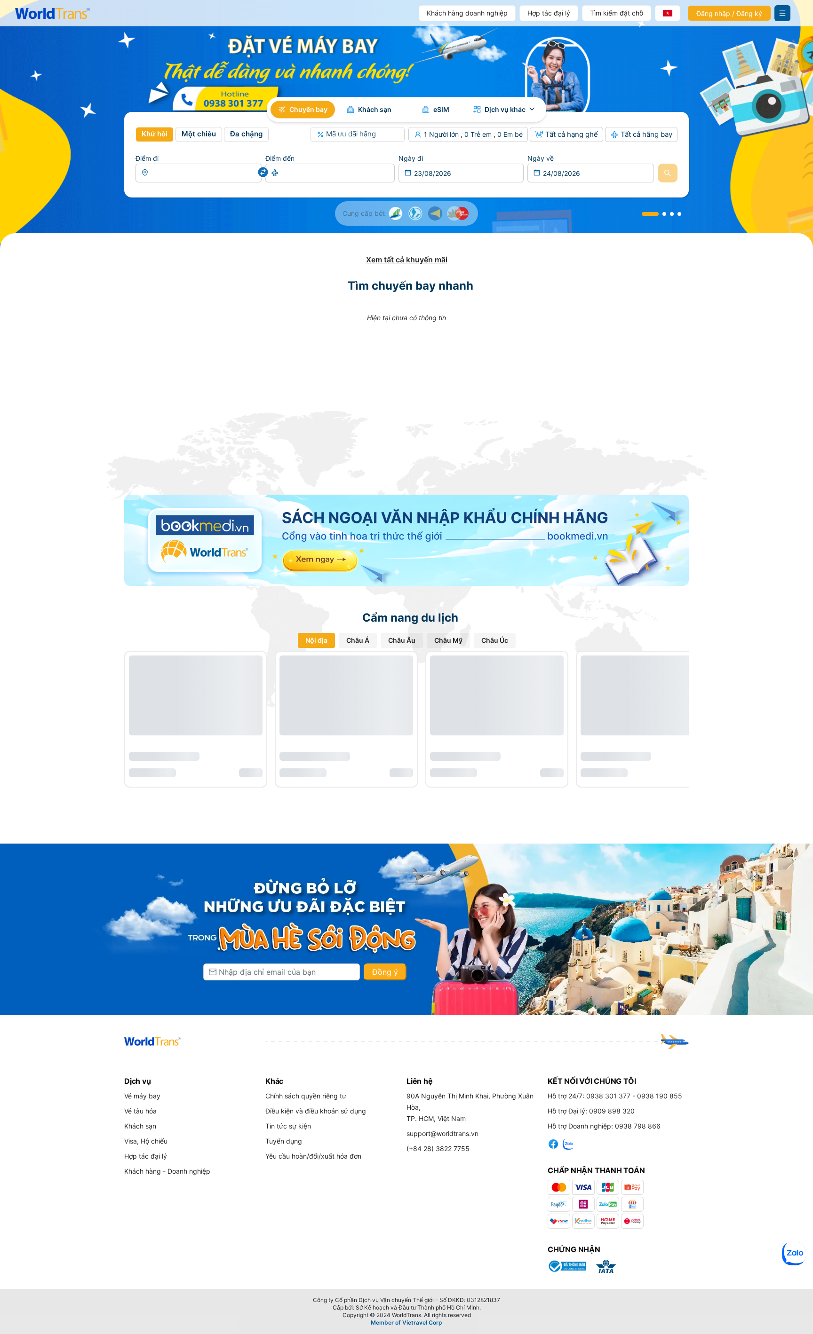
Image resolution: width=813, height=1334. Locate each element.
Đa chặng (246, 133)
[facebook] (553, 1143)
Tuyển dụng (283, 1141)
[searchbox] (199, 173)
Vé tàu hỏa (140, 1111)
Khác (274, 1081)
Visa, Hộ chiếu (145, 1141)
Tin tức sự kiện (288, 1126)
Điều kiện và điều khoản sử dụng (315, 1111)
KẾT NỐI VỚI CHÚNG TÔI (592, 1081)
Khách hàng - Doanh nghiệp (167, 1171)
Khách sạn (140, 1126)
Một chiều (199, 133)
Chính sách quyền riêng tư (305, 1096)
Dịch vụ (137, 1081)
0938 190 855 (659, 1096)
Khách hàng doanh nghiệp (467, 13)
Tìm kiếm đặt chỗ (616, 13)
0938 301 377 (608, 1096)
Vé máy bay (142, 1096)
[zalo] (568, 1143)
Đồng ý (385, 972)
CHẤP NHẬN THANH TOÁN (596, 1170)
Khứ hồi (154, 133)
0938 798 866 (638, 1126)
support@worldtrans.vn (442, 1133)
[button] (155, 134)
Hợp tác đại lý (548, 13)
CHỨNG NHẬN (574, 1249)
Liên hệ (419, 1081)
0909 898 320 (612, 1111)
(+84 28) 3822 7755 (438, 1148)
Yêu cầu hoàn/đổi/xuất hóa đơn (313, 1156)
